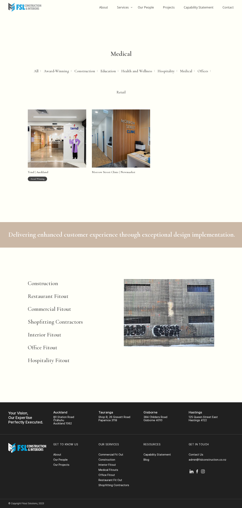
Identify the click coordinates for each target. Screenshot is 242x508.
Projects (169, 7)
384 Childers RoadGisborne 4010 (155, 419)
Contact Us (196, 454)
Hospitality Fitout (49, 360)
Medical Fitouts (108, 470)
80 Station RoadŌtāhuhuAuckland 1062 (63, 420)
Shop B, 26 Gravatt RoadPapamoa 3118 (114, 419)
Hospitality (166, 71)
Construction (84, 71)
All (36, 71)
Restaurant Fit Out (110, 480)
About (103, 7)
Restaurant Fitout (48, 296)
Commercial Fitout (49, 309)
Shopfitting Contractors (55, 321)
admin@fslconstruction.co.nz (207, 459)
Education (108, 71)
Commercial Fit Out (111, 454)
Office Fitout (42, 347)
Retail (121, 92)
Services (123, 7)
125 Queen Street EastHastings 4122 (203, 419)
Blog (146, 459)
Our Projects (61, 464)
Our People (146, 7)
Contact (228, 7)
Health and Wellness (136, 71)
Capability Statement (198, 7)
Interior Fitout (44, 334)
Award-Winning (56, 71)
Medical (186, 71)
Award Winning (37, 179)
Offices (203, 71)
